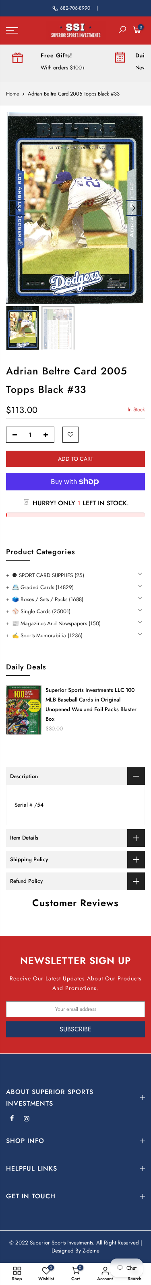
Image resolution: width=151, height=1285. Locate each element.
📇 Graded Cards (43, 587)
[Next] (134, 208)
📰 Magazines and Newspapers (56, 623)
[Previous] (17, 208)
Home (12, 94)
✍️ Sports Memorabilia (47, 635)
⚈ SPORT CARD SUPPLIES (48, 575)
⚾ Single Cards (41, 611)
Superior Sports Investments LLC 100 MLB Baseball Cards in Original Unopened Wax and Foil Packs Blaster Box (91, 704)
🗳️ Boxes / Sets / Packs (47, 599)
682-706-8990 (75, 8)
